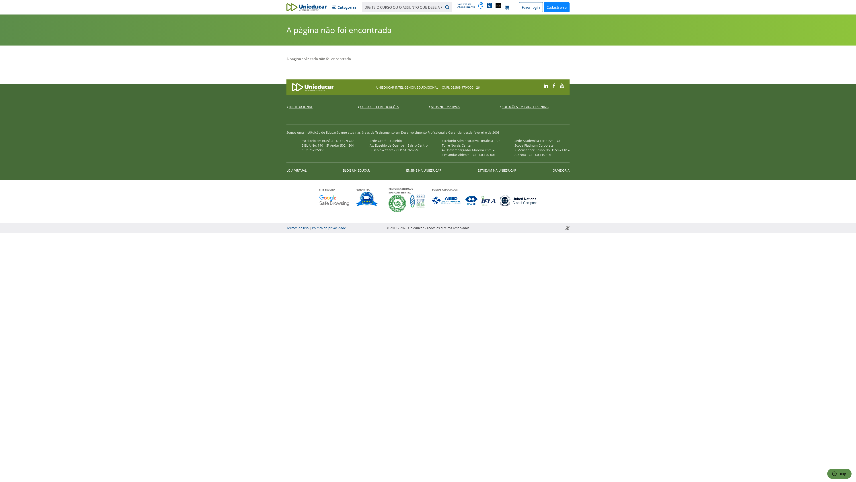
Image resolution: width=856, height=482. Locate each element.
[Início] (306, 7)
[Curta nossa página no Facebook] (554, 85)
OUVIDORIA (561, 170)
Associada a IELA (489, 200)
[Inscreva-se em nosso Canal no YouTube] (562, 85)
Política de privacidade (329, 228)
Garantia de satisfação (367, 199)
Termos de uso (297, 228)
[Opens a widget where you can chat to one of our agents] (839, 474)
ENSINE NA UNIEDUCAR (423, 170)
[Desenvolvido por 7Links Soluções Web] (527, 228)
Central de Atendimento (465, 5)
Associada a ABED (447, 200)
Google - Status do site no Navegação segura (334, 200)
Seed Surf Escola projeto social (417, 203)
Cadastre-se (557, 7)
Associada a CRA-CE (471, 200)
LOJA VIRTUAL (296, 170)
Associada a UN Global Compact (518, 200)
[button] (344, 7)
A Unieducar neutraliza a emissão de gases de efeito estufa (397, 203)
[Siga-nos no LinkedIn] (546, 85)
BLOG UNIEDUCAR (356, 170)
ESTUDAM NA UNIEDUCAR (496, 170)
